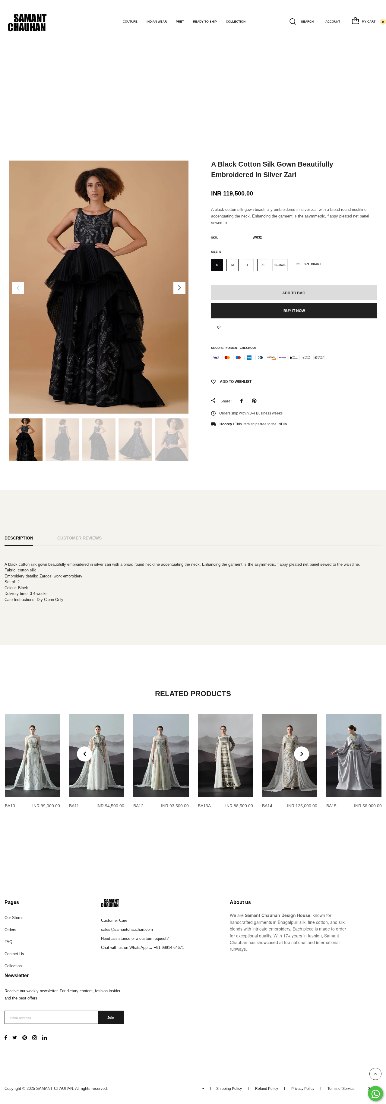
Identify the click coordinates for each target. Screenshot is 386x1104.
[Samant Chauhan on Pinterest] (24, 1038)
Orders (10, 929)
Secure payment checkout (234, 347)
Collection (235, 21)
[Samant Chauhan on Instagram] (34, 1038)
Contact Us (14, 954)
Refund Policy (266, 1089)
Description (19, 538)
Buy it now (294, 311)
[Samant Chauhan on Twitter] (14, 1038)
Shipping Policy (229, 1089)
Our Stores (14, 917)
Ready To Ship (205, 21)
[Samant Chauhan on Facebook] (6, 1038)
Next (179, 288)
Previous (18, 288)
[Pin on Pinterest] (255, 401)
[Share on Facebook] (243, 401)
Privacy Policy (302, 1089)
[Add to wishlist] (218, 327)
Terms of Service (341, 1089)
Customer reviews (79, 538)
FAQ (8, 942)
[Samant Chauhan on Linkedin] (44, 1038)
